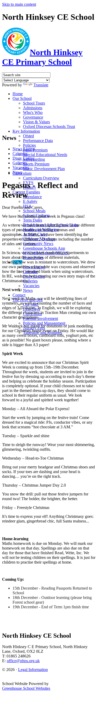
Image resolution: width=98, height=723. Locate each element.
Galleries (30, 281)
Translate (40, 85)
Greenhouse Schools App (44, 248)
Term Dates (32, 220)
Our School (22, 98)
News (28, 290)
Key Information (26, 131)
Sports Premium (36, 164)
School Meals (34, 211)
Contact (19, 295)
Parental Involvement (40, 318)
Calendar (20, 153)
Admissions (32, 108)
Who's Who (33, 112)
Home (18, 94)
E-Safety (30, 201)
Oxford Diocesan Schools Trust (49, 126)
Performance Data (38, 140)
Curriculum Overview (41, 178)
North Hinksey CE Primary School (42, 57)
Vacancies (31, 285)
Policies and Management (44, 323)
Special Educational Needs (45, 154)
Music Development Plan (44, 168)
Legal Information (33, 669)
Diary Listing (23, 158)
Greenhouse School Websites (26, 688)
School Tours (34, 103)
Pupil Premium (35, 150)
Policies (29, 145)
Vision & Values (36, 122)
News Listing (24, 149)
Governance (33, 117)
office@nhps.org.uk (23, 661)
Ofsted (28, 136)
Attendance (32, 197)
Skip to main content (19, 4)
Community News (38, 243)
